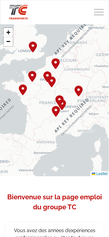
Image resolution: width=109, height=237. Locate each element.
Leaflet (101, 173)
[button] (56, 62)
